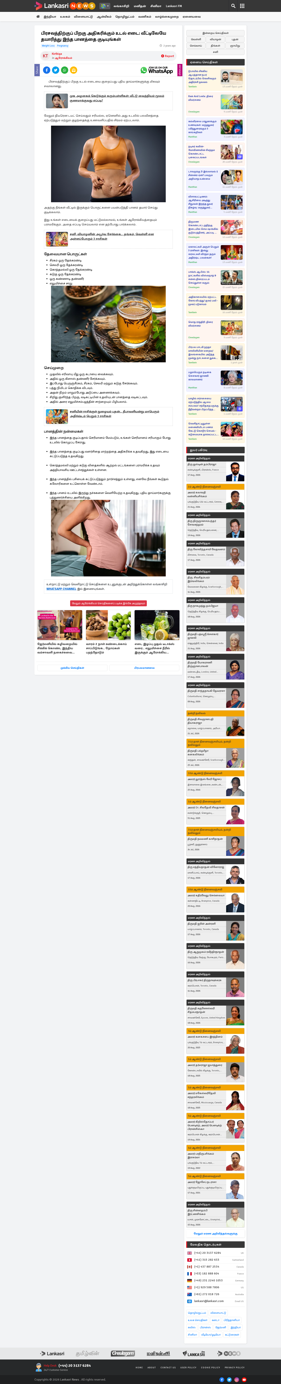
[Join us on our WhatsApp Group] (156, 70)
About (152, 1367)
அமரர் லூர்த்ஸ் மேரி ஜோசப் (205, 779)
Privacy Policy (235, 1367)
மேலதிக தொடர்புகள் (205, 1245)
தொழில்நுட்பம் (197, 1312)
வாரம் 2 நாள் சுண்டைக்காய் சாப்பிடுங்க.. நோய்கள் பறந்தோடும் (106, 648)
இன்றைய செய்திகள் (215, 33)
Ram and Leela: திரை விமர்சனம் (200, 98)
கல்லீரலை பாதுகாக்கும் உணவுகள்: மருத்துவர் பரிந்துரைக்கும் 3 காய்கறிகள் (202, 127)
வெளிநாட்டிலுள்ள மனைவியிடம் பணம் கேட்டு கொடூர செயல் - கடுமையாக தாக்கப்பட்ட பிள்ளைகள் (202, 429)
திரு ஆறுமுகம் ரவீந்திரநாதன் (206, 951)
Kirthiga (57, 54)
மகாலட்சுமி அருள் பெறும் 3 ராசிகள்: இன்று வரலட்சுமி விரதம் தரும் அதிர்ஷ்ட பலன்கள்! (203, 252)
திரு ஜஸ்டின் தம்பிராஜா (202, 464)
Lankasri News (69, 1380)
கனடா (215, 1320)
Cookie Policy (210, 1367)
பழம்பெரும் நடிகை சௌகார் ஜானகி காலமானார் (199, 376)
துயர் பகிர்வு (198, 450)
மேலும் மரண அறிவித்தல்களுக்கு (215, 1233)
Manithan (192, 136)
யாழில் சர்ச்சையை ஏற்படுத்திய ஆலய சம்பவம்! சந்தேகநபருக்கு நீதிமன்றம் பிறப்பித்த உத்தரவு (203, 404)
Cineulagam (194, 111)
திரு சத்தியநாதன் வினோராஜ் (206, 867)
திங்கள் (215, 45)
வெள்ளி (196, 39)
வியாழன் (215, 39)
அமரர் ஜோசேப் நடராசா (202, 1182)
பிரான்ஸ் (205, 1327)
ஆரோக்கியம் (63, 58)
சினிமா (155, 6)
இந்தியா (50, 17)
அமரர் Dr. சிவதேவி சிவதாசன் (206, 807)
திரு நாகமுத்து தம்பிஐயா (203, 605)
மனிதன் (140, 6)
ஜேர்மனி (220, 1327)
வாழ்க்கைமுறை (167, 17)
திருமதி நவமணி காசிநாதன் (205, 839)
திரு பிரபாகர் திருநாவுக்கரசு (204, 980)
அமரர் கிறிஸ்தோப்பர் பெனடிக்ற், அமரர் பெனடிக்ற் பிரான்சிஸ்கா (205, 1125)
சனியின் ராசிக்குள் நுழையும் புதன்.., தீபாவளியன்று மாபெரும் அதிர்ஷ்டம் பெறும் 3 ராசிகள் (114, 414)
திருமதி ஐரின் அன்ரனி (202, 923)
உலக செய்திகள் (197, 1320)
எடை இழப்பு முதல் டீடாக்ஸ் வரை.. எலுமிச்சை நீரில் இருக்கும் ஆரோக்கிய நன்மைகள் (154, 648)
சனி (215, 52)
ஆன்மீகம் (104, 17)
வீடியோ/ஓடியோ (211, 1334)
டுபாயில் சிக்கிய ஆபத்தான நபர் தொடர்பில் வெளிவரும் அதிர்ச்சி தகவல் (202, 77)
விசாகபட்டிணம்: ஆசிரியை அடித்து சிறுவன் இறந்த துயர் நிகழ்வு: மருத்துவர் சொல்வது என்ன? (200, 202)
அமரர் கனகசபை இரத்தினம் (205, 1036)
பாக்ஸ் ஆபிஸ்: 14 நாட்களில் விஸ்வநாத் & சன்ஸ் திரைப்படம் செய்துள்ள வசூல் (202, 277)
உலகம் (65, 17)
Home (139, 1367)
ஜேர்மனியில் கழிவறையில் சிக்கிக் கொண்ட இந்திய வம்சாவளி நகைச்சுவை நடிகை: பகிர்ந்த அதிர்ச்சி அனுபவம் (57, 648)
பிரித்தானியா (232, 1320)
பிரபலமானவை (144, 667)
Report (169, 56)
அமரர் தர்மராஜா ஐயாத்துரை (205, 1065)
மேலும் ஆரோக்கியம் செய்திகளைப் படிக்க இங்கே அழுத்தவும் (108, 603)
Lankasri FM (174, 6)
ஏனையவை (192, 17)
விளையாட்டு (83, 17)
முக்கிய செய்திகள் (72, 667)
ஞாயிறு (235, 45)
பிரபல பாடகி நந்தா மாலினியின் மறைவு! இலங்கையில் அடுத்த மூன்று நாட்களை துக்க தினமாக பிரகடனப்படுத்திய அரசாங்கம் (202, 353)
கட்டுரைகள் (232, 1334)
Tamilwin (192, 86)
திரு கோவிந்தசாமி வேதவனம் (206, 549)
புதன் (235, 39)
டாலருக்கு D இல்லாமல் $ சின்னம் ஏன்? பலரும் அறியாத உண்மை (203, 175)
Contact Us (168, 1367)
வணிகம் (144, 17)
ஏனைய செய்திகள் (204, 62)
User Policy (188, 1367)
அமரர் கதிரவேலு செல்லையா (206, 895)
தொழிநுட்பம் (124, 17)
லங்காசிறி (121, 6)
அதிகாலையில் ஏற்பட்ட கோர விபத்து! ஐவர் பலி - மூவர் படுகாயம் (203, 300)
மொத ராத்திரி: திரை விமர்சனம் (200, 324)
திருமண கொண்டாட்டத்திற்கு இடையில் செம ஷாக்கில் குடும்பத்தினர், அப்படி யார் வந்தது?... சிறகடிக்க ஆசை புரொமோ (203, 227)
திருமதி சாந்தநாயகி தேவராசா (206, 690)
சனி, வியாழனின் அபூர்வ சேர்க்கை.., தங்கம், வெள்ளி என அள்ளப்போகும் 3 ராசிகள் (112, 236)
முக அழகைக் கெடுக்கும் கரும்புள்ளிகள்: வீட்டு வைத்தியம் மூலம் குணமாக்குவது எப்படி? (117, 98)
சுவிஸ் (192, 1327)
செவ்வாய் (196, 45)
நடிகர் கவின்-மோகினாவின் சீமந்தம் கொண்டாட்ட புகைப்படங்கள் (201, 152)
